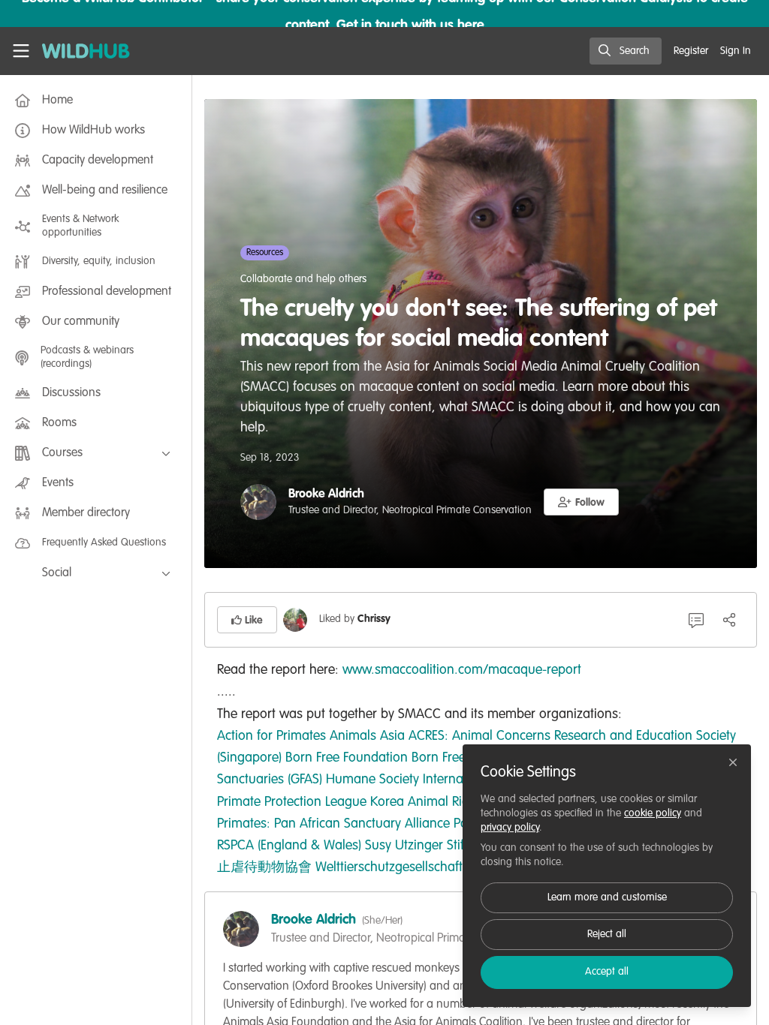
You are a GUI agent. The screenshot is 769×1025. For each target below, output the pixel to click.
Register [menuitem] (691, 51)
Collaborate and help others (303, 279)
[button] (581, 502)
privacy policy (510, 827)
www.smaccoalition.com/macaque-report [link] (461, 670)
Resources (264, 252)
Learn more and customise (607, 897)
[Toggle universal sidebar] (21, 51)
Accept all (607, 971)
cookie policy (652, 813)
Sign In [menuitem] (735, 51)
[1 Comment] (696, 620)
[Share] (729, 620)
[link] (271, 736)
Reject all (606, 934)
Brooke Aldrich (326, 494)
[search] (626, 51)
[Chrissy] (295, 620)
